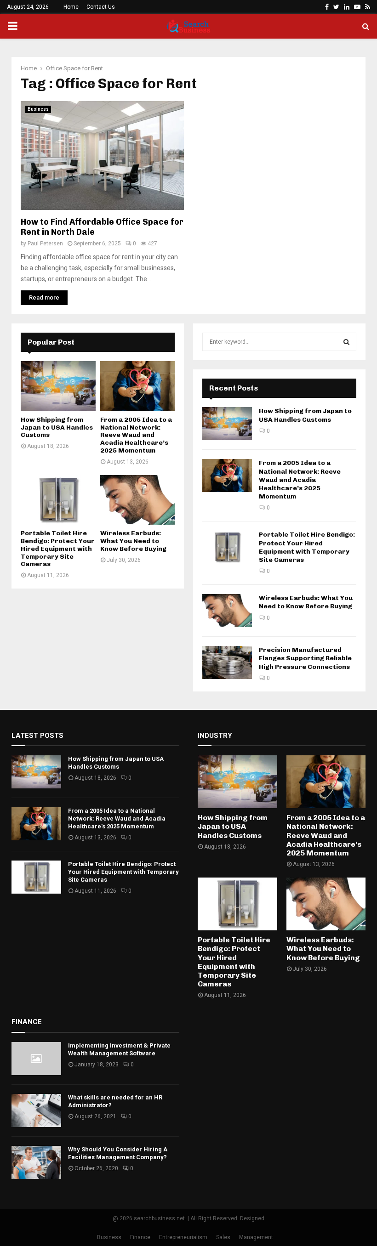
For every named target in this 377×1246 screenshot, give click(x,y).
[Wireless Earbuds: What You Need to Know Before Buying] (137, 500)
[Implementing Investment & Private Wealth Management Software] (36, 1058)
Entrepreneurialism (183, 1237)
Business (38, 109)
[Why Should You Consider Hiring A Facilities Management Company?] (36, 1162)
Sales (223, 1237)
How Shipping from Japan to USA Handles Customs (57, 427)
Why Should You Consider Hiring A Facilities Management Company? (117, 1153)
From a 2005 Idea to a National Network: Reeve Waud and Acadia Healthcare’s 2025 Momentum (136, 435)
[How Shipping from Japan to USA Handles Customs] (58, 386)
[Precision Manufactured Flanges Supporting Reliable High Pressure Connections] (227, 662)
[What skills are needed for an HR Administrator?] (36, 1110)
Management (256, 1237)
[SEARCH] (346, 342)
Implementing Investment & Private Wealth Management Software (119, 1049)
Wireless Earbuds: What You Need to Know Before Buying (133, 541)
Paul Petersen (45, 243)
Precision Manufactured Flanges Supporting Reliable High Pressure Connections (305, 658)
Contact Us (100, 7)
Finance (140, 1237)
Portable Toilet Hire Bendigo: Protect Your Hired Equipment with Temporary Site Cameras (58, 548)
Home (71, 7)
